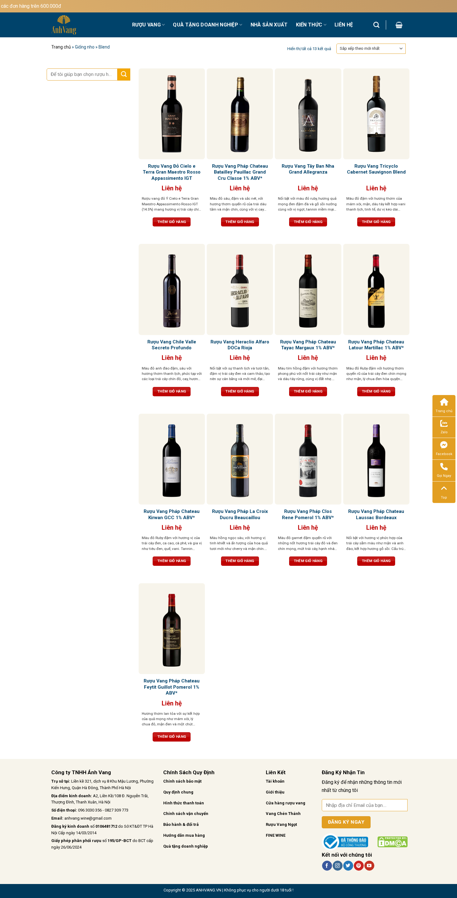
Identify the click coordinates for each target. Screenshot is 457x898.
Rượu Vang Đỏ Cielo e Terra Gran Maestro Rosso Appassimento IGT (172, 172)
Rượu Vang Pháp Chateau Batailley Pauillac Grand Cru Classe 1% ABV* (240, 172)
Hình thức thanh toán (183, 803)
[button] (399, 25)
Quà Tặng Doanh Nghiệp (205, 25)
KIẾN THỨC (309, 25)
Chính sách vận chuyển (185, 813)
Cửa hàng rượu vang (285, 803)
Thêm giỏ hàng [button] (171, 222)
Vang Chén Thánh (283, 813)
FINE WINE (275, 835)
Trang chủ (61, 46)
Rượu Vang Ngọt (281, 824)
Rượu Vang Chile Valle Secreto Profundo (171, 345)
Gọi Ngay (444, 476)
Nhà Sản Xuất (269, 25)
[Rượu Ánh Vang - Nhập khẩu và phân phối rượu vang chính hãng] (87, 24)
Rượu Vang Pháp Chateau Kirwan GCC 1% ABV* (172, 514)
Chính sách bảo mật (182, 781)
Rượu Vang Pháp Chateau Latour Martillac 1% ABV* (376, 345)
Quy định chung (178, 792)
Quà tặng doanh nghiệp (185, 846)
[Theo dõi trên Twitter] (348, 866)
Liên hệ (344, 25)
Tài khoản (275, 781)
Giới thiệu (275, 792)
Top (444, 498)
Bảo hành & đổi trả (181, 824)
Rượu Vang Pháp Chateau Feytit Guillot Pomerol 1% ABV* (172, 687)
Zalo (444, 432)
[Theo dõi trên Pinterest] (358, 866)
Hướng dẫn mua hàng (184, 835)
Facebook (444, 454)
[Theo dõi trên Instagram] (337, 866)
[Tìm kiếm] (376, 24)
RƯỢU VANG (146, 25)
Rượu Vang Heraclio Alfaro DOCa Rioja (239, 345)
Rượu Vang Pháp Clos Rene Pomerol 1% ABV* (308, 514)
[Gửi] (124, 74)
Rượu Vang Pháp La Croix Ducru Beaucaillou (240, 514)
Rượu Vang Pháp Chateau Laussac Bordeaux (376, 514)
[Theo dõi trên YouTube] (369, 866)
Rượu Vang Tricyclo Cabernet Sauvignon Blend (376, 169)
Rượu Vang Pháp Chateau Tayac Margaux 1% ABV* (308, 345)
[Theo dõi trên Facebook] (327, 866)
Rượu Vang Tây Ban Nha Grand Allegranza (308, 169)
